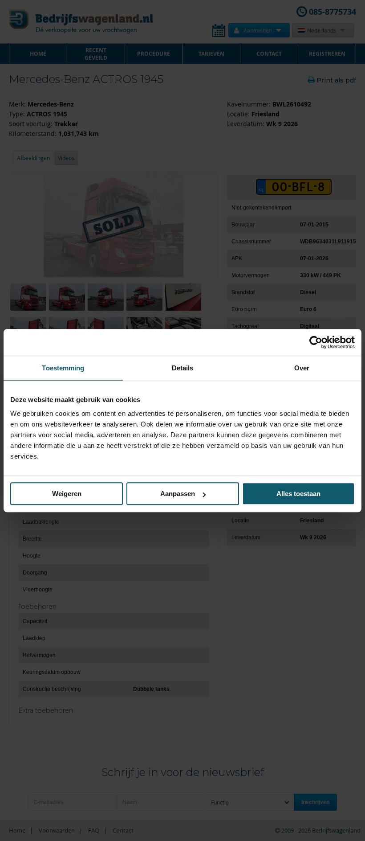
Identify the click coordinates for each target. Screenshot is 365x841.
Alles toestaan (298, 493)
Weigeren (66, 493)
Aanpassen (177, 493)
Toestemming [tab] (63, 368)
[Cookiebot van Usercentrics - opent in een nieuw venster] (316, 342)
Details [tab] (183, 368)
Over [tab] (301, 368)
